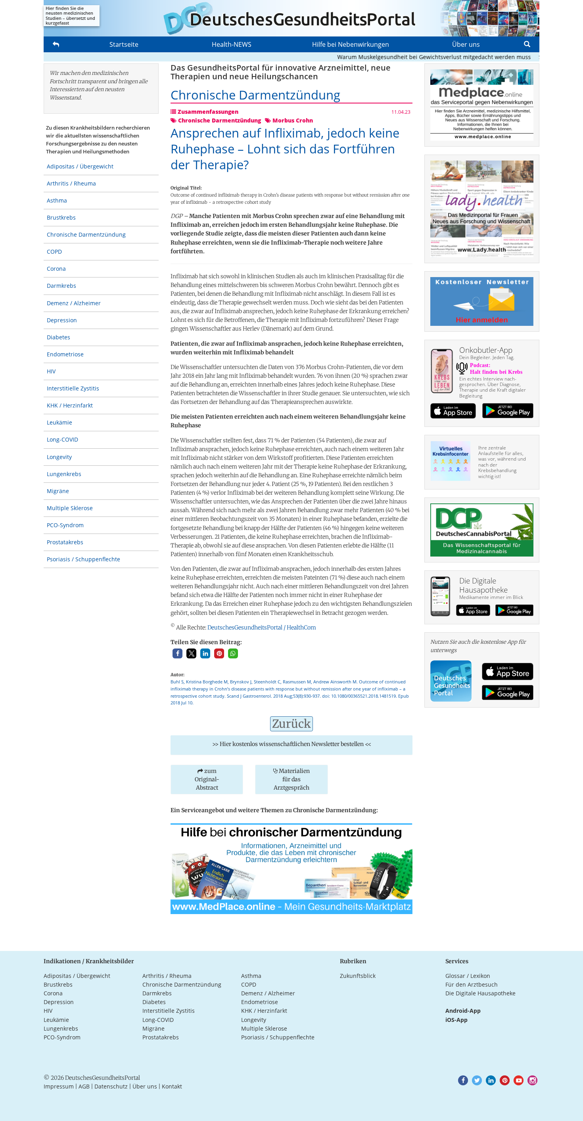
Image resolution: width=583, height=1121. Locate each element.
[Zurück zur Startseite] (291, 18)
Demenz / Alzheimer (74, 303)
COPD (54, 251)
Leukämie (59, 422)
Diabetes (58, 337)
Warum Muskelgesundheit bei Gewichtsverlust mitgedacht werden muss (417, 57)
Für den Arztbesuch (471, 984)
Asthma (57, 200)
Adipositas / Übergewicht (80, 166)
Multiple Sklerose (70, 508)
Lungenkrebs (64, 474)
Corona (56, 268)
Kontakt (172, 1086)
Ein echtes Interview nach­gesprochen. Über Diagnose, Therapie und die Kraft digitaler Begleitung (492, 387)
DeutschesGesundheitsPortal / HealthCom (261, 627)
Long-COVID (62, 439)
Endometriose (65, 354)
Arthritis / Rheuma (71, 183)
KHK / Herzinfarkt (70, 405)
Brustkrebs (61, 217)
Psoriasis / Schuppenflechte (83, 559)
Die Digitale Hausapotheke (480, 993)
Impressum (59, 1086)
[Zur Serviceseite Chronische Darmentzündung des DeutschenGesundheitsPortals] (291, 868)
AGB (84, 1086)
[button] (177, 653)
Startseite (123, 44)
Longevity (59, 457)
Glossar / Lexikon (467, 975)
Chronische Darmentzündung (86, 234)
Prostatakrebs (65, 542)
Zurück (291, 724)
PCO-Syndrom (65, 525)
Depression (62, 320)
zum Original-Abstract (207, 779)
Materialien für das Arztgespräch (292, 779)
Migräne (58, 491)
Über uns (466, 44)
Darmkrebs (61, 285)
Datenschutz (111, 1086)
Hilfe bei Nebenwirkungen (350, 44)
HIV (51, 371)
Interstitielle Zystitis (73, 388)
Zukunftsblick (358, 975)
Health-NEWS (231, 44)
